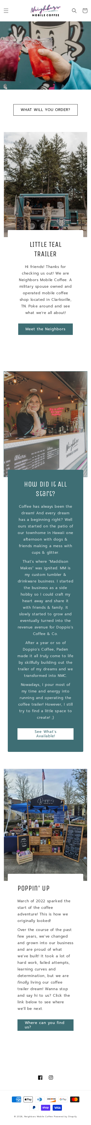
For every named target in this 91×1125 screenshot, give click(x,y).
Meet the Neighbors (45, 329)
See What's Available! (46, 734)
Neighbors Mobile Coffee (38, 1116)
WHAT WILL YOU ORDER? (45, 109)
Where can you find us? (45, 1025)
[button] (6, 10)
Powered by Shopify (65, 1116)
